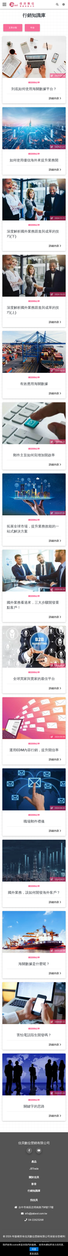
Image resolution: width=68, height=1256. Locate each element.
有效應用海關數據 (34, 384)
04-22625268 (35, 1219)
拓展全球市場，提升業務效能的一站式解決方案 (33, 528)
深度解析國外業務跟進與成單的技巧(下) (33, 233)
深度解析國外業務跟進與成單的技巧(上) (33, 309)
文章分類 (13, 27)
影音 (34, 1183)
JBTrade (34, 1168)
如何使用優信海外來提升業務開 (34, 160)
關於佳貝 (34, 1177)
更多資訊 (34, 1253)
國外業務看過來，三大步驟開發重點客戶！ (33, 604)
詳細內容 (54, 98)
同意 (34, 1249)
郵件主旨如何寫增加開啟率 (34, 455)
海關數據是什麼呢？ (34, 964)
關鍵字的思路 (34, 1106)
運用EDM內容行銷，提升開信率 (34, 750)
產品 (34, 1161)
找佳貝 (34, 1200)
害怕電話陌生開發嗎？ (34, 1035)
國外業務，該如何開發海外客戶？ (34, 892)
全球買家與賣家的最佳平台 (34, 679)
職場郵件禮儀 (34, 821)
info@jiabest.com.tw (36, 1213)
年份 (32, 27)
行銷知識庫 (34, 1190)
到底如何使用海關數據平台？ (34, 89)
